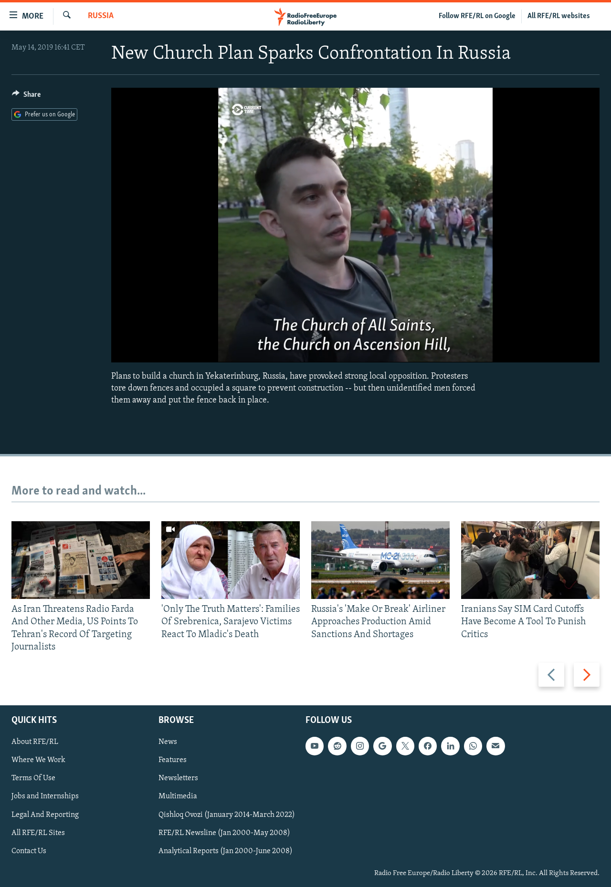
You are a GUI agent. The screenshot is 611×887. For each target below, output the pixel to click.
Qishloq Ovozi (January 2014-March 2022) (226, 815)
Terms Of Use (33, 778)
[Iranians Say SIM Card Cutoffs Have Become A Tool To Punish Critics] (530, 560)
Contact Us (28, 851)
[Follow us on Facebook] (428, 746)
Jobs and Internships (45, 797)
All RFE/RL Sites (38, 833)
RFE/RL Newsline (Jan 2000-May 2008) (224, 833)
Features (172, 760)
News (167, 742)
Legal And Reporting (45, 815)
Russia (101, 16)
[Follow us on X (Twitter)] (405, 746)
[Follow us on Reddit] (337, 746)
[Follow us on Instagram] (360, 746)
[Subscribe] (495, 746)
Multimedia (177, 797)
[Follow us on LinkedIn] (450, 746)
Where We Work (38, 760)
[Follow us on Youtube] (315, 746)
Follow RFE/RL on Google (477, 16)
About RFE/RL (34, 742)
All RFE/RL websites (558, 16)
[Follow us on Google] (382, 746)
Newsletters (178, 778)
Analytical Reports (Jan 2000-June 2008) (225, 851)
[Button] (26, 97)
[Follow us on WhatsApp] (473, 746)
